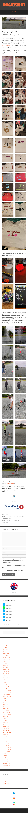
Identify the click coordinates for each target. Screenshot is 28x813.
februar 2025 (6, 669)
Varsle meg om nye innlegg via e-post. (13, 570)
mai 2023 (5, 702)
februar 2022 (6, 726)
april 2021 (5, 740)
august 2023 (6, 698)
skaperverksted (20, 516)
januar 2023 (6, 710)
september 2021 (7, 732)
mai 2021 (5, 738)
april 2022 (5, 722)
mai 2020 (5, 759)
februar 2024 (6, 687)
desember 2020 (7, 748)
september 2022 (7, 716)
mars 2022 (5, 724)
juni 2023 (5, 700)
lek (4, 516)
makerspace (9, 516)
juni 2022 (5, 720)
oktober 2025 (6, 657)
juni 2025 (5, 663)
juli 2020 (5, 755)
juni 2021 (5, 736)
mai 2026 (5, 649)
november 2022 (7, 714)
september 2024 (7, 677)
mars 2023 (5, 706)
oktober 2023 (6, 694)
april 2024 (5, 683)
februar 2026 (6, 653)
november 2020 (7, 749)
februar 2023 (6, 708)
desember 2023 (7, 690)
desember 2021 (7, 730)
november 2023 (7, 692)
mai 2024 (5, 681)
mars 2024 (5, 685)
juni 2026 (5, 647)
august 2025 (6, 661)
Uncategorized (6, 783)
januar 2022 (6, 728)
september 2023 (7, 696)
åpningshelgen (6, 45)
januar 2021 (6, 746)
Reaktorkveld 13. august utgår (11, 520)
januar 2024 (6, 689)
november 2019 (7, 763)
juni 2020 (5, 757)
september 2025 (7, 659)
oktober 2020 (6, 751)
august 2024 (6, 679)
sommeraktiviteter (6, 518)
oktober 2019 (6, 765)
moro (14, 516)
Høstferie (5, 522)
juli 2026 (5, 645)
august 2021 (6, 734)
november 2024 (7, 673)
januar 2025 (6, 671)
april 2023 (5, 704)
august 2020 (6, 753)
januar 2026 (6, 655)
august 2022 (6, 718)
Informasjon (6, 779)
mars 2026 (5, 651)
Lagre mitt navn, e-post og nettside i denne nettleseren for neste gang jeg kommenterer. (13, 560)
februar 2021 (6, 744)
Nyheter (5, 514)
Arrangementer (6, 778)
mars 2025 (5, 667)
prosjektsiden (10, 483)
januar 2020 (6, 761)
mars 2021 (5, 742)
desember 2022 (7, 712)
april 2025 (5, 665)
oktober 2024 (6, 675)
